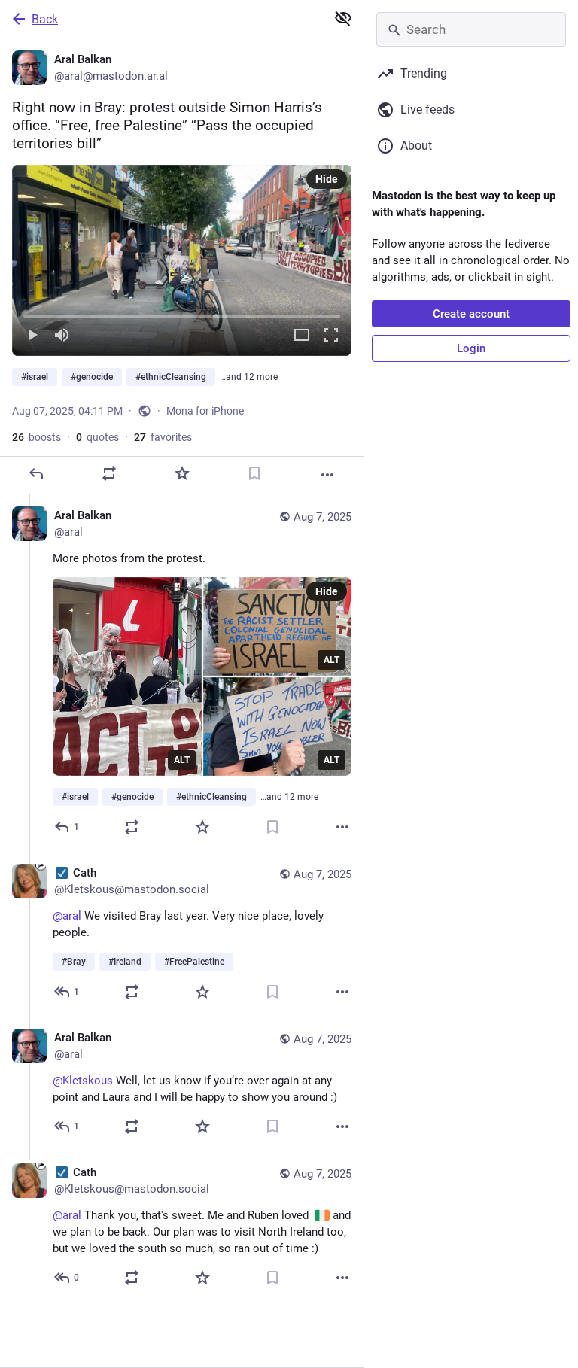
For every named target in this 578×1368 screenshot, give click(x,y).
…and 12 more (249, 377)
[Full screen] (331, 336)
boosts (36, 437)
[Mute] (62, 336)
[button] (181, 260)
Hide (326, 179)
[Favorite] (182, 473)
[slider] (181, 313)
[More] (327, 475)
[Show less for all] (343, 18)
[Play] (32, 336)
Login (471, 348)
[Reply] (36, 473)
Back (45, 19)
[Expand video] (302, 336)
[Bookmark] (254, 473)
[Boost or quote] (109, 473)
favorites (163, 437)
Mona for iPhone (205, 411)
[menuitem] (181, 260)
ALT (182, 760)
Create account (471, 314)
